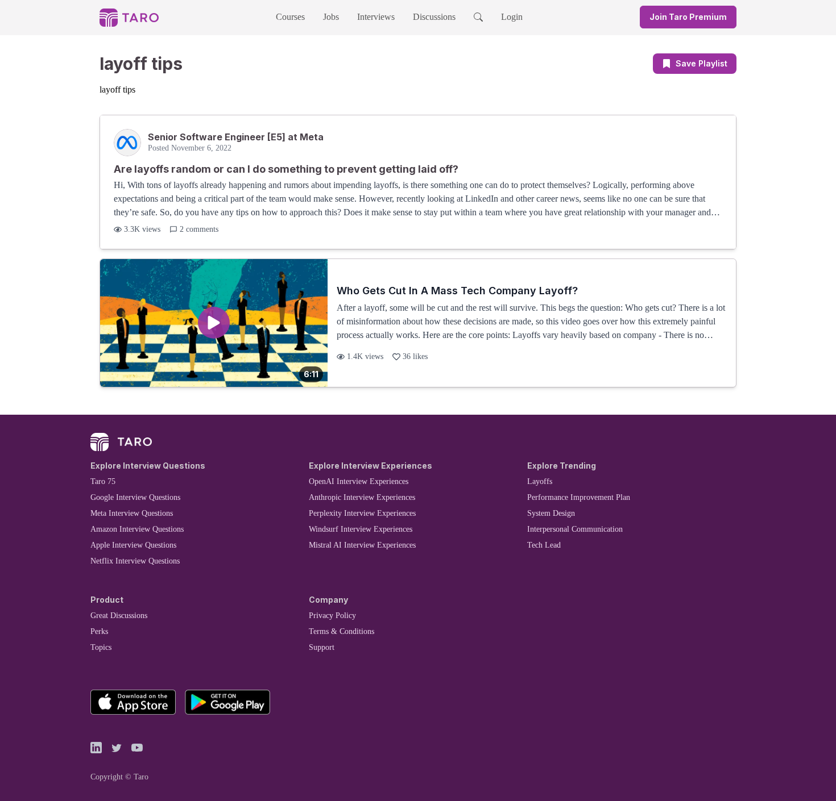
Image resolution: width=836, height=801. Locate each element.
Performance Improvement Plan (578, 497)
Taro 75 (102, 481)
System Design (551, 513)
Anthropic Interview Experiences (362, 497)
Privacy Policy (332, 615)
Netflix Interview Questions (135, 561)
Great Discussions (118, 615)
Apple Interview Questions (133, 545)
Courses (290, 17)
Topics (100, 647)
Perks (99, 631)
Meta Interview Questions (131, 513)
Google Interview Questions (135, 497)
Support (321, 647)
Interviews (376, 17)
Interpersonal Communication (575, 529)
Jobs (331, 17)
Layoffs (539, 481)
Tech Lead (544, 545)
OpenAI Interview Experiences (358, 481)
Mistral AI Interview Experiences (362, 545)
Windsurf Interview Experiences (360, 529)
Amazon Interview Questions (137, 529)
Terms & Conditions (341, 631)
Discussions (434, 17)
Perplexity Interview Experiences (362, 513)
